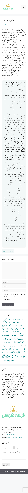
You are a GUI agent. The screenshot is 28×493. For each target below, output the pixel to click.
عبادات (4, 24)
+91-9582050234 (11, 434)
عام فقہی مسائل (6, 342)
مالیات (15, 348)
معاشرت (18, 352)
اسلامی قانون (14, 319)
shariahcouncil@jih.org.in (14, 437)
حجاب (5, 328)
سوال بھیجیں (6, 464)
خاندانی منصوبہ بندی (15, 331)
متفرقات (11, 348)
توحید (19, 329)
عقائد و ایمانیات (17, 346)
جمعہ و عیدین (9, 328)
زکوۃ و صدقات (16, 334)
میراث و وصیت (20, 356)
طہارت (18, 342)
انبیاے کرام (7, 318)
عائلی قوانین (13, 342)
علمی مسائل (13, 346)
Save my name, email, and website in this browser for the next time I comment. (15, 296)
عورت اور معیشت (8, 346)
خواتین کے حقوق (8, 331)
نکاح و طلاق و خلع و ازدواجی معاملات (9, 358)
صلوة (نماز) (9, 338)
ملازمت (9, 352)
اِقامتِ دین (14, 321)
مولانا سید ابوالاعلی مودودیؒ (8, 250)
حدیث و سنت (21, 331)
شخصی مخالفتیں (15, 339)
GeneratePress (21, 471)
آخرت (10, 322)
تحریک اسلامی (5, 321)
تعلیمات (8, 325)
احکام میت (22, 319)
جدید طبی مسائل (15, 328)
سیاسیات (9, 335)
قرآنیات (19, 348)
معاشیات (13, 352)
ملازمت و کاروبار (5, 352)
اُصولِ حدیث (19, 321)
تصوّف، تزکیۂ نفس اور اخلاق (16, 325)
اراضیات (18, 319)
